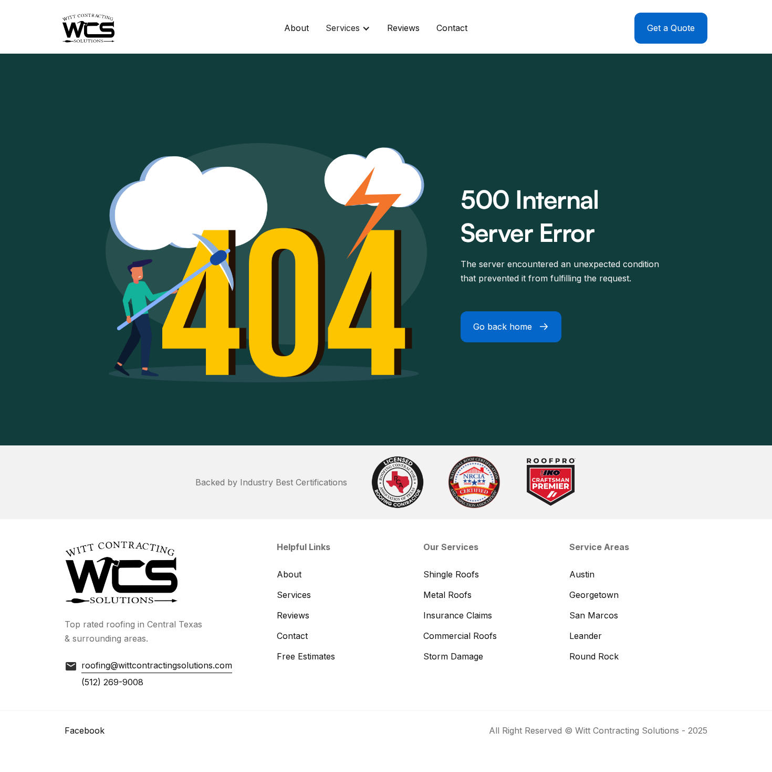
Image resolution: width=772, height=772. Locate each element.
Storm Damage (453, 656)
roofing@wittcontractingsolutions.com (156, 665)
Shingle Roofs (451, 574)
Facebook (85, 730)
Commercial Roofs (460, 636)
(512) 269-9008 (112, 682)
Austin (581, 574)
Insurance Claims (457, 615)
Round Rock (594, 656)
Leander (585, 636)
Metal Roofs (447, 595)
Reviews (403, 28)
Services (294, 595)
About (296, 28)
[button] (348, 28)
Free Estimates (306, 656)
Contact (451, 28)
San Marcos (593, 615)
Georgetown (594, 595)
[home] (91, 28)
